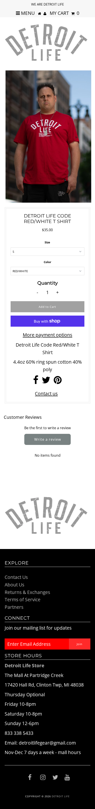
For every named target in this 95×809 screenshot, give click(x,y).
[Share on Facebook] (35, 381)
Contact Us (16, 577)
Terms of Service (22, 599)
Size (47, 242)
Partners (14, 607)
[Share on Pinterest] (58, 381)
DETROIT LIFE (61, 796)
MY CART (64, 13)
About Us (14, 585)
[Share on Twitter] (46, 381)
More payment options (47, 335)
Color (47, 262)
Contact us (46, 393)
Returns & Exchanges (27, 592)
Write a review (47, 439)
